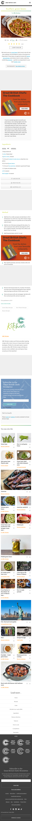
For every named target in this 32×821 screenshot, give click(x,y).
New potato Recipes (21, 307)
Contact (7, 793)
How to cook (16, 724)
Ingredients (16, 713)
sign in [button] (7, 417)
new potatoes (6, 58)
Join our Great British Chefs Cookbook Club (14, 799)
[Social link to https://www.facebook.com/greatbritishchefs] (10, 809)
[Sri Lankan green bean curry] (8, 566)
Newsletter (16, 732)
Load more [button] (15, 693)
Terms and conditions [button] (7, 407)
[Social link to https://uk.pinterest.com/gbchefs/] (13, 809)
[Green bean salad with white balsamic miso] (24, 455)
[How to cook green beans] (24, 437)
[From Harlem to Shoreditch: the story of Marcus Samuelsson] (8, 583)
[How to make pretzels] (24, 583)
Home (16, 697)
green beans (14, 52)
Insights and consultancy (22, 793)
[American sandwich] (24, 501)
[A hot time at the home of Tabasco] (24, 566)
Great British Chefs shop (16, 796)
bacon (28, 56)
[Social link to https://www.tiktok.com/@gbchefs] (21, 809)
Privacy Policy (23, 801)
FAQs (25, 799)
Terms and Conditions (16, 804)
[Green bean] (8, 437)
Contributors (16, 801)
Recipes (16, 701)
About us (7, 801)
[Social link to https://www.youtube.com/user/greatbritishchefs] (18, 809)
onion (4, 154)
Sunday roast (17, 61)
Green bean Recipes (7, 307)
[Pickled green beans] (16, 545)
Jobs (12, 801)
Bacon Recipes (6, 311)
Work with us (12, 793)
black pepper (5, 173)
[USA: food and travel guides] (16, 610)
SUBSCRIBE (10, 404)
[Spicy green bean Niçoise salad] (8, 455)
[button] (30, 3)
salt (3, 171)
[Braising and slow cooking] (24, 648)
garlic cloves (6, 156)
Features (16, 721)
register (13, 417)
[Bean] (8, 631)
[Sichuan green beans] (8, 501)
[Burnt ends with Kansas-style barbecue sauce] (16, 672)
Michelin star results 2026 (16, 709)
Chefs (16, 705)
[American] (16, 480)
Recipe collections (16, 717)
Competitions (16, 728)
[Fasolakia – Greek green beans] (8, 648)
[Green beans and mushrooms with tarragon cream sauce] (8, 518)
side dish (10, 60)
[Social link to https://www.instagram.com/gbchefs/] (16, 809)
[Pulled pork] (24, 518)
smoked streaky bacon (14, 159)
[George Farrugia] (24, 631)
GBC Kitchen (16, 13)
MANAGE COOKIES (16, 817)
